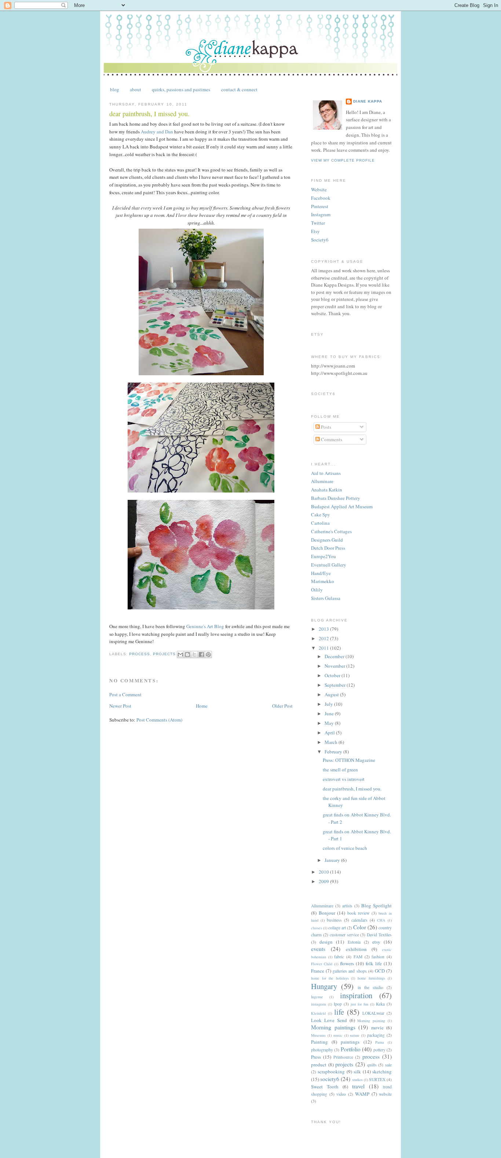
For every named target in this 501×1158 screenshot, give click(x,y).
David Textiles (379, 934)
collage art (337, 927)
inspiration (356, 995)
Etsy (315, 231)
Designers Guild (327, 539)
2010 (324, 871)
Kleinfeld (318, 1013)
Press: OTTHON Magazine (349, 760)
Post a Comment (125, 694)
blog (114, 89)
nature (354, 1035)
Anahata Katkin (326, 489)
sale (388, 1064)
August (332, 694)
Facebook (320, 198)
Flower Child (321, 963)
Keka (380, 1004)
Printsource (343, 1057)
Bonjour (327, 913)
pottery (379, 1049)
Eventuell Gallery (328, 564)
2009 (324, 881)
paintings (350, 1042)
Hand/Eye (321, 573)
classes (316, 927)
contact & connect (239, 89)
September (336, 685)
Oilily (317, 589)
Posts (325, 427)
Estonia (354, 942)
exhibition (356, 949)
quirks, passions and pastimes (181, 89)
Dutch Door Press (328, 548)
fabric (339, 956)
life (339, 1012)
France (317, 970)
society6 (329, 1079)
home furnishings (371, 978)
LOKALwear (373, 1013)
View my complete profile (343, 160)
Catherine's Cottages (331, 531)
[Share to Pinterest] (208, 654)
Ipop (338, 1004)
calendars (359, 920)
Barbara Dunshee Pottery (335, 498)
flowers (347, 963)
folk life (374, 963)
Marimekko (322, 581)
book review (358, 913)
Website (319, 189)
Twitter (318, 223)
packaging (376, 1035)
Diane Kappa (367, 101)
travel (358, 1086)
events (318, 948)
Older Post (282, 705)
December (335, 656)
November (335, 666)
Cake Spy (320, 514)
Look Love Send (329, 1020)
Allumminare (322, 905)
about (135, 89)
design (326, 941)
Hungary (324, 986)
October (333, 675)
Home (202, 705)
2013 (324, 629)
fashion (378, 956)
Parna (379, 1042)
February (334, 751)
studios (357, 1079)
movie (377, 1027)
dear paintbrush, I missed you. (352, 788)
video (341, 1094)
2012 (324, 638)
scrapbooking (331, 1071)
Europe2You (323, 556)
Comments (331, 439)
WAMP (362, 1094)
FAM (358, 956)
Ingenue (317, 996)
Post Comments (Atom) (159, 719)
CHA (381, 920)
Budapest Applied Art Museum (342, 506)
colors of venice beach (345, 848)
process (139, 654)
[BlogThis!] (187, 654)
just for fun (360, 1004)
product (318, 1064)
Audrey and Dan (157, 131)
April (330, 732)
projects (164, 654)
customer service (344, 934)
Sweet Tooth (325, 1086)
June (330, 713)
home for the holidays (330, 978)
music (338, 1035)
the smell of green (340, 769)
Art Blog (205, 626)
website (385, 1094)
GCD (380, 970)
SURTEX (377, 1079)
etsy (376, 941)
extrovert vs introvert (344, 779)
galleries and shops (349, 971)
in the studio (370, 987)
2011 (324, 648)
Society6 (320, 239)
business (334, 920)
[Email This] (180, 654)
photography (322, 1049)
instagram (318, 1004)
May (330, 723)
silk (357, 1071)
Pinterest (319, 206)
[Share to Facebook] (201, 654)
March (332, 742)
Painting (319, 1042)
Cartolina (320, 523)
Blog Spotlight (376, 905)
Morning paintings (333, 1027)
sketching (382, 1071)
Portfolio (351, 1049)
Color (359, 927)
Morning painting (371, 1020)
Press (316, 1057)
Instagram (320, 214)
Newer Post (120, 705)
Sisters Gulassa (325, 598)
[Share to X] (194, 654)
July (329, 704)
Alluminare (322, 481)
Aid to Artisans (326, 473)
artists (347, 905)
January (333, 860)
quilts (372, 1064)
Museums (318, 1035)
